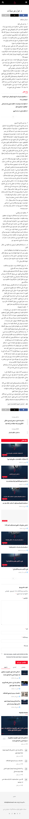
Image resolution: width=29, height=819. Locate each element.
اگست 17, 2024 (22, 572)
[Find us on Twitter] (17, 813)
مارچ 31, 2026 (22, 506)
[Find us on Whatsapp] (12, 813)
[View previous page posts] (16, 117)
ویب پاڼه (26, 645)
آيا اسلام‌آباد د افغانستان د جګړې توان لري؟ (17, 459)
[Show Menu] (26, 2)
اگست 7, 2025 (22, 484)
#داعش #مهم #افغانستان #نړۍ (16, 404)
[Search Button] (3, 2)
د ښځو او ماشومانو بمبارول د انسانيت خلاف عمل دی (15, 503)
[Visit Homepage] (14, 2)
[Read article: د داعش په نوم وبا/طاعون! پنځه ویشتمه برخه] (14, 472)
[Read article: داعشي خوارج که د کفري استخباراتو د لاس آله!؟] (14, 516)
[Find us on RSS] (9, 813)
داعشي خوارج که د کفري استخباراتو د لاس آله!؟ (16, 525)
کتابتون (14, 796)
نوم (26, 629)
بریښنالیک (25, 637)
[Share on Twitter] (14, 15)
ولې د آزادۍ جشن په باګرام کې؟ (20, 569)
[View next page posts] (13, 117)
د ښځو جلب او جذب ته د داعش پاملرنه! (18, 547)
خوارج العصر (4, 476)
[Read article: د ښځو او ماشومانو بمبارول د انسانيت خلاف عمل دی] (14, 494)
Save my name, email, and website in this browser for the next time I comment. (16, 655)
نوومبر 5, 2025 (22, 462)
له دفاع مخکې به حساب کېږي (20, 111)
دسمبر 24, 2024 (22, 550)
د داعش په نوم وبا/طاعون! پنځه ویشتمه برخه (17, 481)
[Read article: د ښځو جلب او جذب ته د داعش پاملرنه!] (14, 538)
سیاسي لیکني (4, 455)
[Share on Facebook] (23, 15)
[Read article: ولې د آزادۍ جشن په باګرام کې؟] (14, 560)
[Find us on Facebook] (19, 813)
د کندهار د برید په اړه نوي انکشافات (11, 693)
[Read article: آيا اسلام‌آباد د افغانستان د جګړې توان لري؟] (14, 450)
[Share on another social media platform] (6, 15)
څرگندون (25, 598)
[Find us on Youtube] (14, 813)
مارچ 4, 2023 (23, 528)
